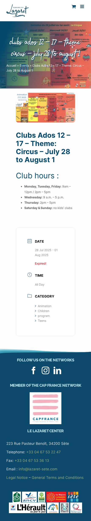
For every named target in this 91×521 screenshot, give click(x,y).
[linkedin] (57, 370)
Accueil (11, 65)
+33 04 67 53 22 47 (43, 452)
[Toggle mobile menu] (82, 6)
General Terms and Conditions (58, 477)
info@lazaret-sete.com (38, 469)
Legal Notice (17, 477)
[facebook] (33, 370)
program (44, 316)
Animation (44, 306)
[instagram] (45, 370)
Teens (42, 320)
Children (43, 311)
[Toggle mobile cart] (74, 6)
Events (24, 65)
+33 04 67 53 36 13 (32, 460)
